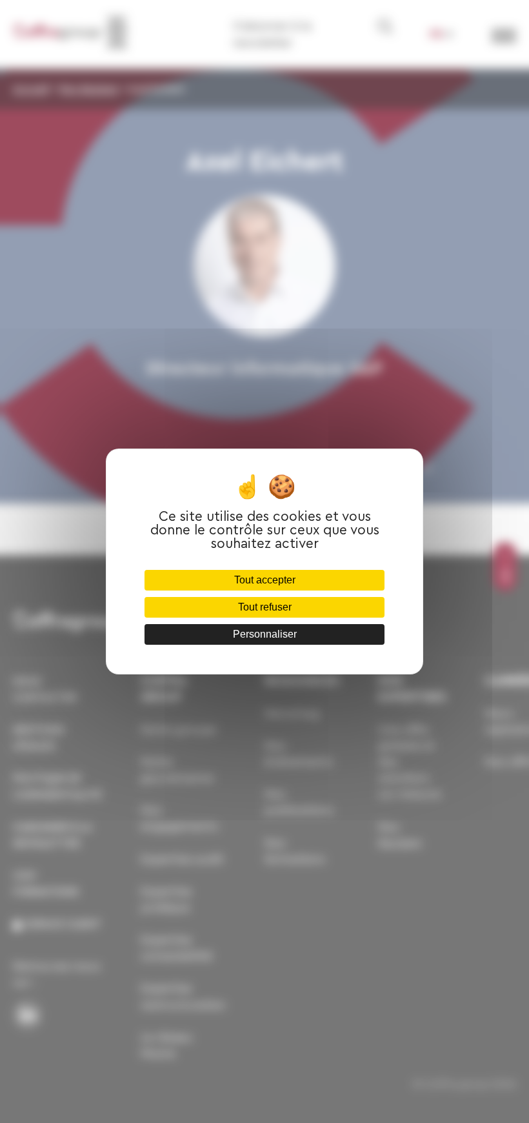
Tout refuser (265, 607)
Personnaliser (265, 634)
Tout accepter (264, 579)
